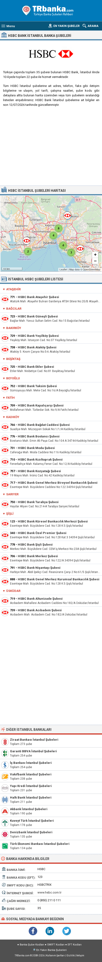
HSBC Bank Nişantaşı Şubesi (39, 567)
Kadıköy (12, 417)
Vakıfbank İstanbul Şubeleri (30, 774)
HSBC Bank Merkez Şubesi (38, 556)
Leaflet (63, 269)
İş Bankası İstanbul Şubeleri (31, 763)
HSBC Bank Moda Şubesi (36, 448)
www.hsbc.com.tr (49, 892)
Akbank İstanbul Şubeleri (28, 809)
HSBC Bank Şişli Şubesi (35, 544)
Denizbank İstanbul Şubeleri (31, 832)
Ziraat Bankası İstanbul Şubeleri (34, 739)
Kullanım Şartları (55, 955)
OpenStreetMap (91, 269)
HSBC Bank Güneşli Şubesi (38, 316)
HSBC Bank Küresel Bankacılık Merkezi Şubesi (53, 521)
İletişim (80, 955)
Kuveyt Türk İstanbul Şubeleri (32, 820)
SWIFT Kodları (56, 944)
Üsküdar (13, 591)
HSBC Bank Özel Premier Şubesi (42, 533)
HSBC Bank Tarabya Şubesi (38, 502)
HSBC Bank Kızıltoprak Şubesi (40, 459)
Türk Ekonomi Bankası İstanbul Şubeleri (40, 844)
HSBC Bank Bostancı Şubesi (39, 436)
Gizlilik (70, 955)
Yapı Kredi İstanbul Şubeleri (31, 786)
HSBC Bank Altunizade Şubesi (40, 598)
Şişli (10, 513)
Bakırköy (13, 328)
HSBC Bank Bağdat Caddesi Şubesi (44, 425)
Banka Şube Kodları (32, 944)
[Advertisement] (51, 148)
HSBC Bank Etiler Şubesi (36, 366)
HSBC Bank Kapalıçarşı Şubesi (41, 405)
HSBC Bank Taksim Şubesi (37, 386)
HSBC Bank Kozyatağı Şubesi (39, 471)
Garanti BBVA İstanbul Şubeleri (33, 751)
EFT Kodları (75, 944)
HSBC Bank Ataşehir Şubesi (38, 297)
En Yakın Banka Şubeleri (51, 950)
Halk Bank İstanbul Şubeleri (30, 797)
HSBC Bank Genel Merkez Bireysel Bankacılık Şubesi (57, 482)
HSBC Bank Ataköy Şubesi (37, 347)
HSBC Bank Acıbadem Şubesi (40, 610)
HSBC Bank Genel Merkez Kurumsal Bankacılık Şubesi (58, 579)
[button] (63, 245)
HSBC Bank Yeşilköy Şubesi (38, 336)
